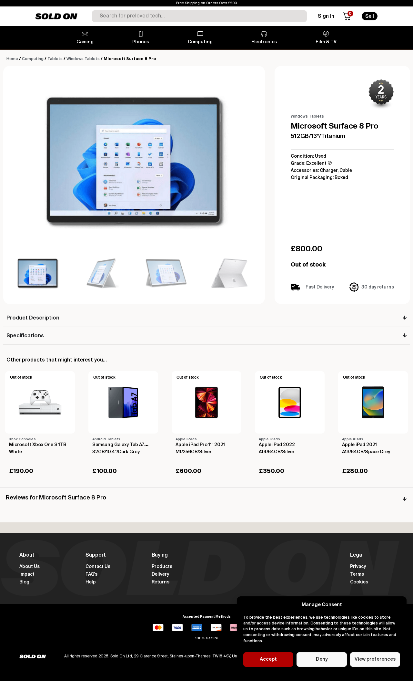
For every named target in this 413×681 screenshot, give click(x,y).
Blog (24, 582)
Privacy (358, 566)
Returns (160, 582)
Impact (27, 574)
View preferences (375, 659)
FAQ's (91, 574)
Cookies (359, 582)
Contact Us (98, 566)
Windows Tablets (83, 59)
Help (91, 582)
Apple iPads (186, 439)
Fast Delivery (320, 287)
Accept (268, 659)
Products (162, 566)
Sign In (326, 16)
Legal (357, 555)
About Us (29, 566)
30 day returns (377, 287)
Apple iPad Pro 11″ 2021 (200, 445)
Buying (160, 555)
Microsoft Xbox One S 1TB (37, 445)
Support (96, 555)
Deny (321, 659)
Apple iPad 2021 (359, 445)
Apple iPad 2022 (277, 445)
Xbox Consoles (22, 439)
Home (12, 59)
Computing (33, 59)
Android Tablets (106, 439)
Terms (357, 574)
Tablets (55, 59)
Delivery (160, 574)
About (27, 555)
